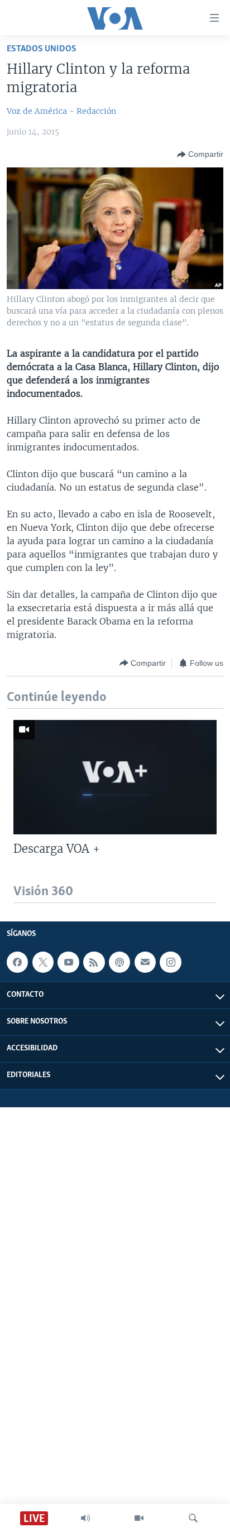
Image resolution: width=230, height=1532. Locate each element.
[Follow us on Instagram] (170, 962)
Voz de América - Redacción (61, 111)
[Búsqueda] (193, 1518)
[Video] (139, 1518)
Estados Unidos (41, 49)
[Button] (200, 154)
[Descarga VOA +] (115, 777)
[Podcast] (119, 962)
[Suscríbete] (145, 962)
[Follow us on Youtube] (68, 962)
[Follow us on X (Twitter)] (43, 962)
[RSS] (93, 962)
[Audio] (85, 1518)
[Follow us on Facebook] (17, 962)
